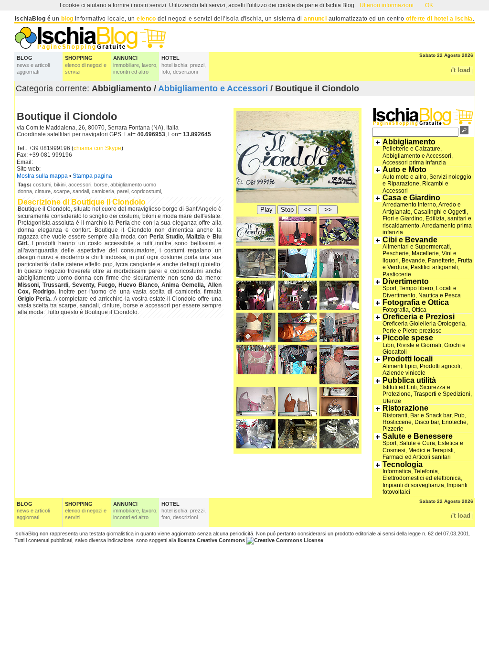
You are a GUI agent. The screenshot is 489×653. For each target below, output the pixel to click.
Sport (389, 288)
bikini (59, 184)
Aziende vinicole (404, 373)
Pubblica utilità (409, 380)
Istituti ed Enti (400, 387)
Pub (459, 415)
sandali (81, 191)
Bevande (413, 260)
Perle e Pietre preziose (412, 330)
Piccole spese (408, 338)
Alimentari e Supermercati (416, 246)
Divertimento (406, 281)
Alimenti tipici (400, 366)
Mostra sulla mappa (42, 176)
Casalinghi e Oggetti (440, 211)
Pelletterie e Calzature (411, 148)
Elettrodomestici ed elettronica (422, 478)
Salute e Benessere (418, 436)
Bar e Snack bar (430, 415)
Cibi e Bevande (410, 240)
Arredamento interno (409, 204)
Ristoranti (395, 415)
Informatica (397, 471)
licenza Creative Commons (211, 540)
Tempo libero (416, 288)
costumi (42, 184)
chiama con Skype (97, 148)
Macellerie (425, 253)
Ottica (419, 309)
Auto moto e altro (404, 177)
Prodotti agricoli (440, 366)
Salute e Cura (417, 443)
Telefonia (426, 471)
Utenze (392, 401)
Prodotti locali (408, 359)
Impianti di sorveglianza (413, 485)
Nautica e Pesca (439, 295)
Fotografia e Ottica (416, 302)
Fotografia (396, 309)
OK (429, 5)
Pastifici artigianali (434, 267)
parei (122, 191)
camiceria (103, 191)
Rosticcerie (397, 422)
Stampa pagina (92, 176)
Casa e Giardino (411, 198)
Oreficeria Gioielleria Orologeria (424, 323)
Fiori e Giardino (403, 218)
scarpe (61, 191)
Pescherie (396, 253)
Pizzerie (393, 428)
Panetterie (441, 260)
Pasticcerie (397, 274)
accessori (79, 184)
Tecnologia (403, 464)
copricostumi (146, 191)
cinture (43, 191)
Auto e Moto (404, 169)
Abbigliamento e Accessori (213, 88)
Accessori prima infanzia (414, 162)
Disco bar (427, 422)
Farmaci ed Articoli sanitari (417, 457)
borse (100, 184)
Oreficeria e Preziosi (419, 317)
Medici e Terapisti (431, 450)
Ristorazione (405, 408)
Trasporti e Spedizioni (442, 394)
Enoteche (454, 422)
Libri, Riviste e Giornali (412, 345)
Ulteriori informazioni (387, 5)
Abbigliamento (409, 142)
